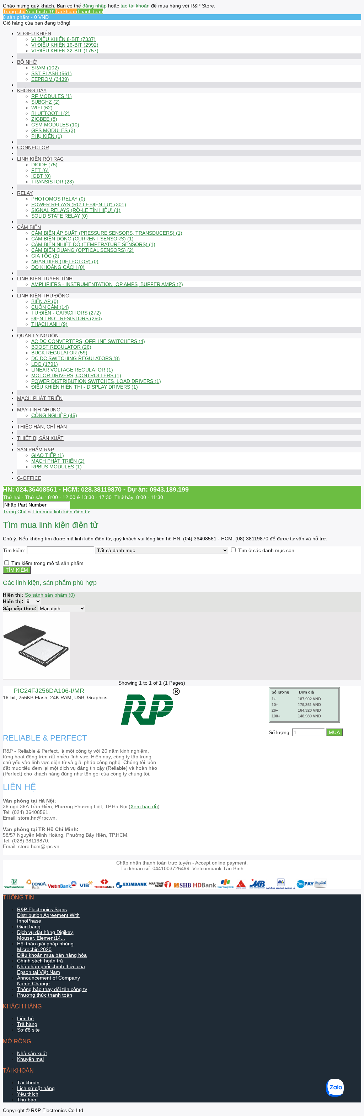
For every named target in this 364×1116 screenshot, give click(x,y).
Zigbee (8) (44, 119)
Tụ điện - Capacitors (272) (66, 313)
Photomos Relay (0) (58, 199)
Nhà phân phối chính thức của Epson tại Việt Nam (51, 969)
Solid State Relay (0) (59, 216)
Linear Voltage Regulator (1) (72, 370)
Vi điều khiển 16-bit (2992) (64, 45)
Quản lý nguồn (38, 335)
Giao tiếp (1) (47, 455)
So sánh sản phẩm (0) (50, 595)
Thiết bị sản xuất (40, 438)
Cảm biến (29, 227)
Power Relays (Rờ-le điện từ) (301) (78, 204)
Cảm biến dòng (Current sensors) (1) (82, 239)
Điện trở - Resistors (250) (66, 318)
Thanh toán (90, 11)
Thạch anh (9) (49, 324)
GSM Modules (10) (55, 125)
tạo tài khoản (135, 6)
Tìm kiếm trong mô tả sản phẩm (47, 563)
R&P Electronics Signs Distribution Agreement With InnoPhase (48, 915)
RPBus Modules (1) (56, 466)
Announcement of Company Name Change (48, 980)
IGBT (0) (41, 176)
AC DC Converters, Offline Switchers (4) (88, 341)
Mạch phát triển (40, 398)
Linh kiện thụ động (43, 296)
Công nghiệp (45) (54, 415)
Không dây (32, 90)
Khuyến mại (30, 1059)
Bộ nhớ (27, 62)
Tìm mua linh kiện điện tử (61, 511)
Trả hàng (27, 1024)
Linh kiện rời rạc (40, 159)
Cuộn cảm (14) (50, 307)
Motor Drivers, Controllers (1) (76, 375)
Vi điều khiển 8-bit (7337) (63, 39)
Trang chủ (14, 11)
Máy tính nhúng (38, 409)
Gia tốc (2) (45, 256)
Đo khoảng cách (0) (58, 267)
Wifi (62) (42, 107)
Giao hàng (29, 926)
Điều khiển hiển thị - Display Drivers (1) (84, 387)
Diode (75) (44, 164)
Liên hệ (25, 1018)
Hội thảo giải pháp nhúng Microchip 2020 (45, 946)
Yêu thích (27, 1094)
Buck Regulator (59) (59, 352)
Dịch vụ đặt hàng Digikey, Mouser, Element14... (45, 935)
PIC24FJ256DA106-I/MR (49, 690)
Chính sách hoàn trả (40, 961)
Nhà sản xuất (32, 1053)
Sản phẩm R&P (35, 449)
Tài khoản (66, 11)
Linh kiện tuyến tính (45, 278)
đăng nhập (94, 6)
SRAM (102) (45, 68)
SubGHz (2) (45, 102)
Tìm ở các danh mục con (266, 550)
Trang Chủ (15, 511)
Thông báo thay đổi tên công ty (52, 989)
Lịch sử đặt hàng (36, 1088)
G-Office (29, 478)
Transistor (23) (52, 182)
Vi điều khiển (34, 33)
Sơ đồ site (28, 1030)
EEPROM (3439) (50, 79)
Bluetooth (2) (50, 113)
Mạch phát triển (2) (58, 461)
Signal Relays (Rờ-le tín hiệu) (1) (76, 210)
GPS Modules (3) (53, 130)
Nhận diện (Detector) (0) (64, 261)
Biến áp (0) (44, 301)
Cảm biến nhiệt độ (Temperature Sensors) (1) (93, 244)
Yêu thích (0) (40, 11)
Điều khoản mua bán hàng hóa (52, 955)
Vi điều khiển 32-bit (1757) (64, 50)
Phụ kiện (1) (46, 136)
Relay (25, 193)
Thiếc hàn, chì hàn (42, 427)
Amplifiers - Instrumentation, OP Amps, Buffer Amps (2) (107, 284)
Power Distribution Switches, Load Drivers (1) (96, 381)
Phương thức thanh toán (44, 995)
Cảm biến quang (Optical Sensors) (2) (82, 250)
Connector (33, 147)
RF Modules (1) (51, 96)
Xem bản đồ (144, 806)
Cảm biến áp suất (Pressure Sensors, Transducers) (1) (106, 233)
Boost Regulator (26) (61, 347)
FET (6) (40, 170)
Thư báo (26, 1099)
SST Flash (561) (51, 73)
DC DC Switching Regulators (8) (75, 358)
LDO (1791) (44, 364)
